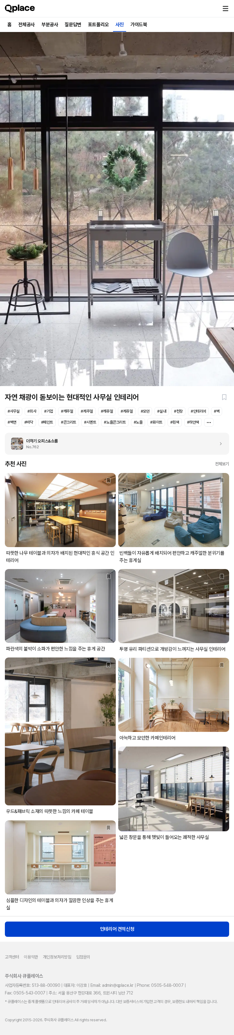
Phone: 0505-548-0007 (160, 985)
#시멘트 (90, 422)
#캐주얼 (67, 411)
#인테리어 (198, 411)
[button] (225, 8)
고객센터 (12, 956)
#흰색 (174, 422)
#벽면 (12, 422)
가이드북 (138, 24)
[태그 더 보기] (209, 422)
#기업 (48, 411)
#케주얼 (87, 411)
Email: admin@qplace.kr (111, 985)
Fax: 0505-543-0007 (25, 992)
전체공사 (26, 24)
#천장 (178, 411)
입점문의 (83, 956)
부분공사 (49, 24)
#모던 (145, 411)
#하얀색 (193, 422)
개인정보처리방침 (57, 956)
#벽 (216, 411)
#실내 (161, 411)
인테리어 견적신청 (117, 929)
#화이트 (156, 422)
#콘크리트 (68, 422)
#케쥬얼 (127, 411)
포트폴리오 (98, 24)
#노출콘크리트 (115, 422)
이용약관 (31, 956)
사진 (119, 24)
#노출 (138, 422)
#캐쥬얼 (107, 411)
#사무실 (14, 411)
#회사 (31, 411)
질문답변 (73, 24)
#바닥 (28, 422)
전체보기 (222, 463)
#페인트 (47, 422)
